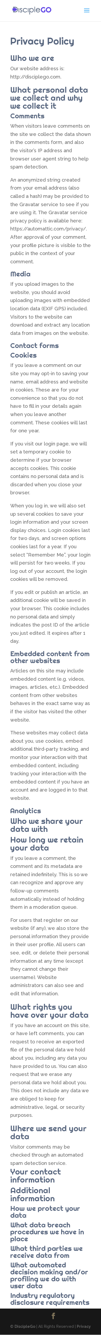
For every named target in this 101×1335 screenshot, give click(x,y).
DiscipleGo (25, 1326)
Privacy (84, 1326)
